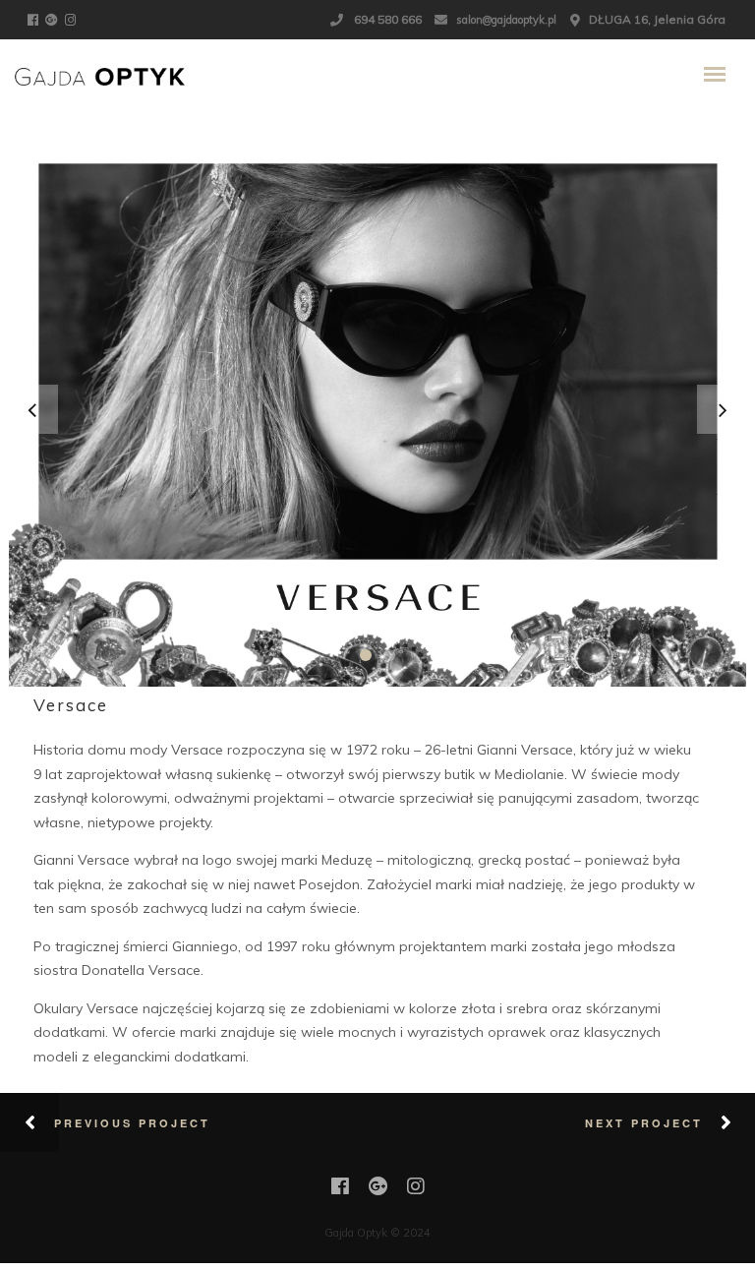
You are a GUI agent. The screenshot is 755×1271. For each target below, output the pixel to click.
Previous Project (132, 1123)
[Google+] (54, 19)
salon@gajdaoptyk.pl (506, 20)
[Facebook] (35, 19)
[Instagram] (73, 19)
